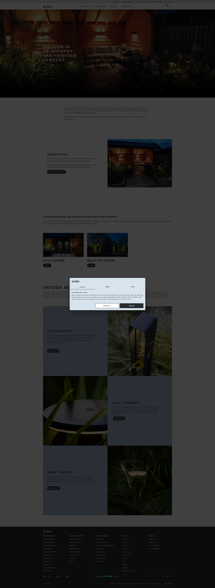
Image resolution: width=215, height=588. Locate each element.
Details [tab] (107, 286)
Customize (106, 305)
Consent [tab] (82, 287)
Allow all (131, 305)
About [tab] (133, 286)
